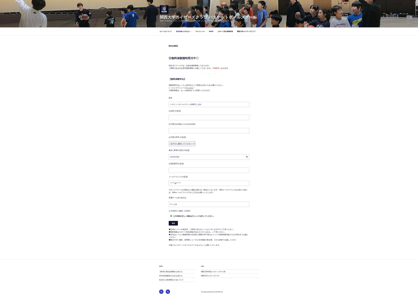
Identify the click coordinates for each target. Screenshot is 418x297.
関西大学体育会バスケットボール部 (213, 271)
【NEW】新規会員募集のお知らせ (170, 271)
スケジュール (200, 31)
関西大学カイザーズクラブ (246, 31)
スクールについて (166, 31)
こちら (190, 88)
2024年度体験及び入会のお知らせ (170, 276)
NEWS (211, 31)
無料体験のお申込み (183, 31)
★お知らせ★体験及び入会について (171, 280)
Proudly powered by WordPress (212, 292)
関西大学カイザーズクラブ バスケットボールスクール (208, 17)
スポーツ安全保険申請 (225, 31)
